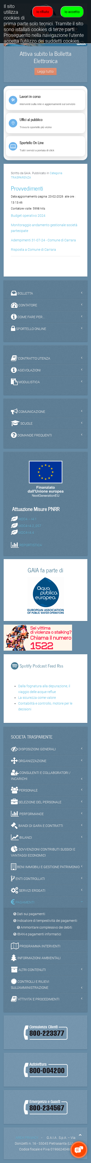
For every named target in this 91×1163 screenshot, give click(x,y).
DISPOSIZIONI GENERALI (37, 749)
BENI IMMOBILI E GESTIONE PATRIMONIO (48, 867)
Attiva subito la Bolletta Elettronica (45, 57)
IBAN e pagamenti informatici (38, 934)
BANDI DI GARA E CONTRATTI (40, 826)
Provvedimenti (27, 188)
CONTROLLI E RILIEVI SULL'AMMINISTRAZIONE (30, 985)
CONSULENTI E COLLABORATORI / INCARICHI (41, 776)
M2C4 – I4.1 (27, 519)
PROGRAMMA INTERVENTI (39, 946)
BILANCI (25, 837)
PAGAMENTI (24, 902)
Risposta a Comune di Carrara (33, 249)
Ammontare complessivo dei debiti (46, 927)
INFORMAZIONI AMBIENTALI (39, 958)
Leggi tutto (45, 71)
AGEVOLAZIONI (29, 370)
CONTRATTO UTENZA (33, 358)
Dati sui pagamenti (30, 914)
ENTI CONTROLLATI (30, 879)
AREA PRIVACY (27, 1138)
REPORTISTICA (30, 545)
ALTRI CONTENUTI (32, 970)
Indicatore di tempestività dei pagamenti (46, 921)
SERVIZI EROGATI (31, 890)
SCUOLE (26, 423)
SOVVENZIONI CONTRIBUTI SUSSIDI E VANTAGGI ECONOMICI (43, 852)
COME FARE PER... (31, 317)
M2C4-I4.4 (26, 533)
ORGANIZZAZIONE (32, 761)
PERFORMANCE (31, 814)
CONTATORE (27, 305)
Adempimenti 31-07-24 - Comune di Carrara (43, 240)
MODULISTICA (29, 382)
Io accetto (72, 12)
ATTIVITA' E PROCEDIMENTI (38, 999)
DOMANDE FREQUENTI (34, 435)
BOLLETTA (25, 293)
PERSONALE (28, 790)
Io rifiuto (42, 12)
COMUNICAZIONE (31, 411)
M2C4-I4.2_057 (29, 526)
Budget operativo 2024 (28, 216)
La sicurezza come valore (37, 698)
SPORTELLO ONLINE (30, 328)
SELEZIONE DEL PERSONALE (39, 802)
